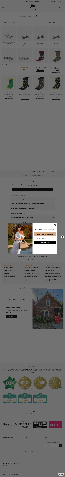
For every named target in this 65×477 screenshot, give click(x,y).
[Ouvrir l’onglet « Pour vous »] (62, 236)
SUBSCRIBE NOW (45, 242)
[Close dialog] (56, 224)
